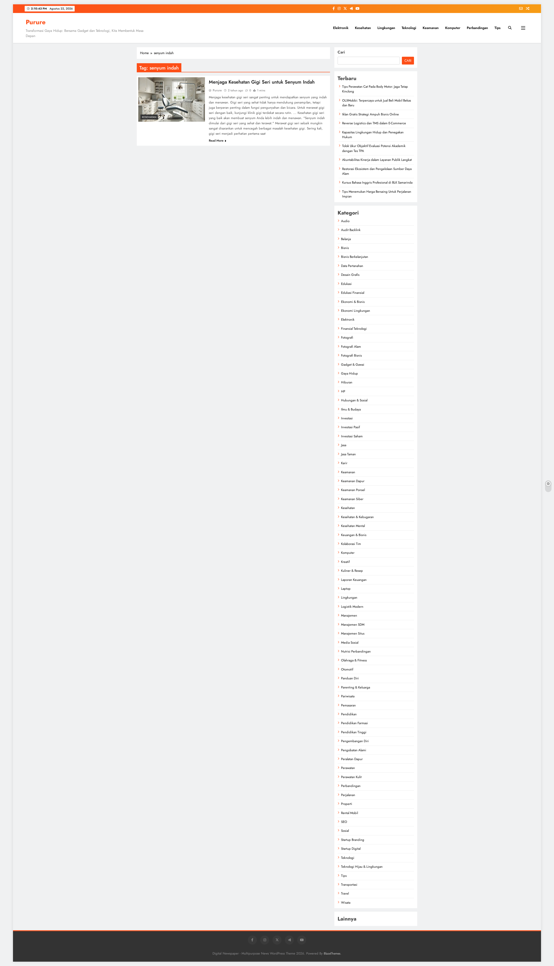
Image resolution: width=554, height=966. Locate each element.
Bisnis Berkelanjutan (354, 256)
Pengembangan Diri (355, 741)
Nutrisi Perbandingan (356, 651)
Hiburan (346, 382)
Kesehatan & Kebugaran (357, 517)
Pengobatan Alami (353, 750)
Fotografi (347, 337)
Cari (341, 52)
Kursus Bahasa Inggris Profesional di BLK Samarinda (377, 182)
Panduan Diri (350, 678)
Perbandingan (477, 27)
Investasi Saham (352, 436)
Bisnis (345, 248)
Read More (216, 140)
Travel (345, 893)
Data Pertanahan (352, 265)
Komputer (452, 27)
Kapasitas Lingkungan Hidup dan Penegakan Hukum (373, 134)
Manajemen (349, 615)
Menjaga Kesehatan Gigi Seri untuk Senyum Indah (262, 81)
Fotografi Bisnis (351, 355)
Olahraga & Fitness (354, 660)
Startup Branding (352, 839)
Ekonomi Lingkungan (355, 310)
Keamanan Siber (352, 499)
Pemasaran (348, 705)
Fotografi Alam (351, 346)
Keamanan (431, 27)
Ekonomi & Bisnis (353, 301)
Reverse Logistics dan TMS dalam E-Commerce (374, 123)
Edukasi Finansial (352, 292)
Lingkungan (386, 27)
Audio (345, 221)
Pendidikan (349, 714)
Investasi (347, 418)
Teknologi (409, 27)
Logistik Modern (352, 606)
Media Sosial (349, 642)
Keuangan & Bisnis (353, 535)
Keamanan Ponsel (353, 490)
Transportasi (349, 884)
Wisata (345, 902)
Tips (497, 27)
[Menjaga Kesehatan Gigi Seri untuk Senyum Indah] (171, 99)
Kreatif (345, 561)
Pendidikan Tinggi (353, 732)
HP (343, 391)
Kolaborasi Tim (351, 543)
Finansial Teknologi (354, 328)
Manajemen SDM (352, 624)
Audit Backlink (351, 230)
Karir (344, 463)
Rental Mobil (349, 813)
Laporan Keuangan (354, 579)
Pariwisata (347, 696)
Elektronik (340, 27)
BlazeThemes (332, 953)
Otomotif (347, 669)
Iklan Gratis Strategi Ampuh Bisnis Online (370, 114)
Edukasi (346, 283)
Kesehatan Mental (353, 525)
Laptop (346, 588)
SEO (344, 821)
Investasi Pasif (350, 427)
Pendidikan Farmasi (354, 723)
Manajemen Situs (352, 633)
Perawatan (348, 768)
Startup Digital (351, 848)
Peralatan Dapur (352, 759)
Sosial (345, 830)
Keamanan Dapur (352, 481)
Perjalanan (348, 795)
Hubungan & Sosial (354, 400)
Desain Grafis (350, 274)
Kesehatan (363, 27)
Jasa (343, 445)
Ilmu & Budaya (351, 409)
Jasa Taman (348, 454)
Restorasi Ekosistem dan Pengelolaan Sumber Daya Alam (377, 171)
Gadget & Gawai (352, 364)
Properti (346, 803)
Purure (36, 22)
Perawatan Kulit (351, 777)
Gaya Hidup (349, 373)
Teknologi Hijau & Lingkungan (362, 866)
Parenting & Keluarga (355, 687)
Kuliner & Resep (352, 570)
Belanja (346, 239)
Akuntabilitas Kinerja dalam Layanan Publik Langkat (377, 159)
